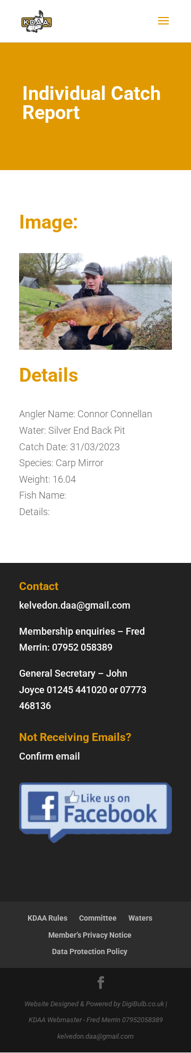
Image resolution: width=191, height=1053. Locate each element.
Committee (98, 918)
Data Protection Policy (89, 951)
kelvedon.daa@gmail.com (75, 605)
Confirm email (49, 756)
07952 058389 (82, 647)
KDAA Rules (47, 918)
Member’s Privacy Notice (90, 935)
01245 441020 (77, 689)
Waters (140, 918)
